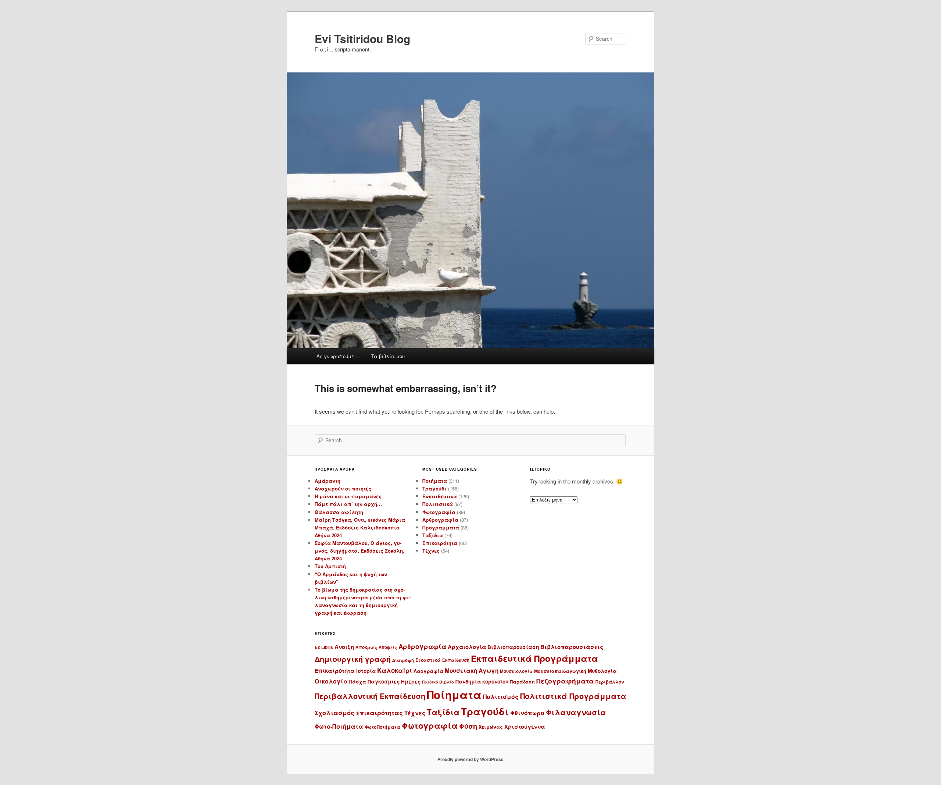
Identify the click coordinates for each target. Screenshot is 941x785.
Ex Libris (324, 647)
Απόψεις (388, 647)
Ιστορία (366, 670)
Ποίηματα (454, 694)
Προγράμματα (440, 527)
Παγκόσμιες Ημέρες (394, 681)
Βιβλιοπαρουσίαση (513, 646)
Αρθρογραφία (440, 519)
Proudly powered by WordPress (470, 759)
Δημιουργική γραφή (353, 659)
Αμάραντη (327, 480)
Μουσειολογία (516, 671)
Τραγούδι (434, 488)
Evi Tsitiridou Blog (362, 38)
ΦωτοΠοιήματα (382, 727)
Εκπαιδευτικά (439, 496)
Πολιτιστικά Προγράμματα (573, 696)
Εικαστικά (428, 660)
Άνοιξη (344, 647)
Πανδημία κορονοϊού (481, 681)
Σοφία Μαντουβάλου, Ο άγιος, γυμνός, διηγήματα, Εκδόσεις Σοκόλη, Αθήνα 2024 (359, 550)
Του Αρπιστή (330, 566)
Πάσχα (357, 681)
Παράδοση (522, 681)
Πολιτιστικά (437, 503)
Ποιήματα (434, 480)
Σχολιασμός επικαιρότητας (359, 712)
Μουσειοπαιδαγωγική (560, 671)
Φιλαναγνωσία (576, 712)
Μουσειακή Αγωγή (471, 671)
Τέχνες (431, 550)
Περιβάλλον (609, 682)
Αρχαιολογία (467, 647)
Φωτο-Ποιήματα (339, 726)
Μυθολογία (602, 670)
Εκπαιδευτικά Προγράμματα (534, 658)
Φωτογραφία (438, 512)
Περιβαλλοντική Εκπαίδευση (370, 696)
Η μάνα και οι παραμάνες (348, 496)
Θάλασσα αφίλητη (339, 512)
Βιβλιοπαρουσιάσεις (571, 647)
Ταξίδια (432, 535)
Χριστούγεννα (524, 726)
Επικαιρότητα (439, 542)
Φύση (468, 726)
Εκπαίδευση (455, 660)
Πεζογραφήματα (565, 680)
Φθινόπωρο (527, 713)
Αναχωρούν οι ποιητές (343, 488)
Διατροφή (403, 660)
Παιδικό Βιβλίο (438, 682)
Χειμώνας (491, 727)
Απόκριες (366, 647)
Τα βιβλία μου (388, 356)
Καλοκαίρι (394, 670)
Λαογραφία (428, 671)
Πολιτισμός (501, 696)
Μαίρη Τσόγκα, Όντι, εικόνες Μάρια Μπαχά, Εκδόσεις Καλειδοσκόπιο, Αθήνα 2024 (360, 527)
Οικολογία (331, 681)
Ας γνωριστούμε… (337, 356)
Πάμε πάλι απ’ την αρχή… (348, 503)
